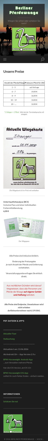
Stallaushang (9, 339)
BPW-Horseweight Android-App (18, 359)
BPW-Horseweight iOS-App (15, 373)
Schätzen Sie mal (10, 401)
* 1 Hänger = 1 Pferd (11, 112)
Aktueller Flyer (9, 333)
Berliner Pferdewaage (24, 11)
